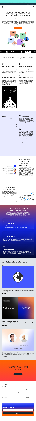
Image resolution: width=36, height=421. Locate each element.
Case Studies (15, 394)
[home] (4, 7)
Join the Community (4, 397)
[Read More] (18, 279)
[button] (33, 7)
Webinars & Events (16, 392)
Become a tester (29, 4)
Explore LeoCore (24, 179)
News (2, 392)
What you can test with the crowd (9, 200)
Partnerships (3, 394)
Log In (33, 4)
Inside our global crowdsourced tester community (9, 125)
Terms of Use (27, 394)
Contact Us (3, 400)
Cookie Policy (27, 397)
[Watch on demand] (18, 342)
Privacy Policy (28, 392)
